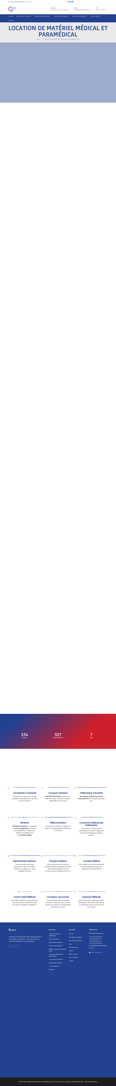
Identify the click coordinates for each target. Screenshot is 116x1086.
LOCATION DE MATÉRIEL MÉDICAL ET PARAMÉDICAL (62, 39)
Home (38, 39)
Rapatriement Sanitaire (55, 963)
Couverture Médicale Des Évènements (56, 955)
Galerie (71, 950)
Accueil (71, 934)
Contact (71, 961)
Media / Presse (73, 954)
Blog (70, 944)
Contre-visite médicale (55, 946)
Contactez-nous (28, 1)
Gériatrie (51, 969)
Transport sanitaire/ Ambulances (54, 934)
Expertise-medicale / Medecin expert (57, 950)
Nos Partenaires (73, 947)
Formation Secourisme (75, 940)
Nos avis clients (73, 957)
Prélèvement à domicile (55, 942)
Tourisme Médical (54, 966)
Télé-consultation (54, 939)
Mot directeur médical (75, 937)
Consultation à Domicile (56, 959)
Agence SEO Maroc (91, 1082)
